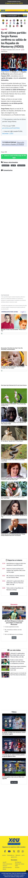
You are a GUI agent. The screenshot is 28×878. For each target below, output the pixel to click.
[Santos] (6, 26)
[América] (3, 20)
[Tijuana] (13, 26)
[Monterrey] (3, 23)
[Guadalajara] (21, 20)
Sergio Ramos (21, 165)
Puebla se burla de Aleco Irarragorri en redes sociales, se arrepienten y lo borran (17, 661)
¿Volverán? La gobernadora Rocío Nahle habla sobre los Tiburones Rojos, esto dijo (15, 582)
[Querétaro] (21, 23)
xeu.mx (4, 855)
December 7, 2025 (7, 133)
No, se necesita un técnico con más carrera (13, 630)
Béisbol (4, 869)
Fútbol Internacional (7, 864)
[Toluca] (17, 26)
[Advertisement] (14, 234)
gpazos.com (14, 857)
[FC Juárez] (17, 20)
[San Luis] (24, 23)
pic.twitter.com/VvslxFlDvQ (10, 128)
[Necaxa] (6, 23)
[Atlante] (6, 20)
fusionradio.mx (10, 855)
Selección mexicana (7, 867)
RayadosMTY (5, 165)
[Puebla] (14, 23)
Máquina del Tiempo (19, 864)
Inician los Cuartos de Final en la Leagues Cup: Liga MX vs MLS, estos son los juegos (16, 570)
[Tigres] (10, 26)
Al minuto (17, 867)
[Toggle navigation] (25, 10)
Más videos (14, 782)
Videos (16, 865)
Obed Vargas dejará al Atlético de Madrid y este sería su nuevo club (18, 668)
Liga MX (13, 165)
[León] (24, 20)
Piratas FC (5, 865)
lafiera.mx (18, 855)
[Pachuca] (10, 23)
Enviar (14, 637)
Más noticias (14, 593)
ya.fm (23, 855)
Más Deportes (18, 862)
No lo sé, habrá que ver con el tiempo (14, 634)
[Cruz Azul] (14, 20)
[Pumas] (17, 23)
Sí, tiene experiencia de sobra (12, 626)
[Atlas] (10, 20)
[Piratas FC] (21, 26)
